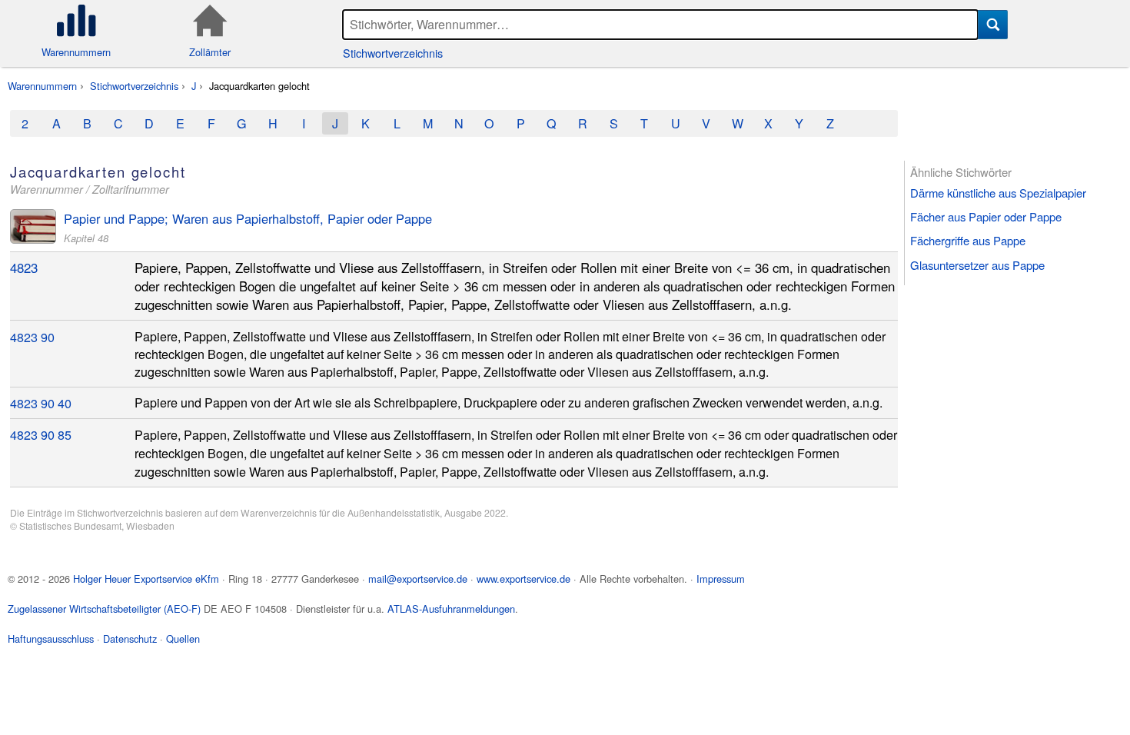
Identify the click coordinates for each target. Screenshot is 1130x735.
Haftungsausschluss (51, 638)
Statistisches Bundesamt (70, 525)
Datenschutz (130, 638)
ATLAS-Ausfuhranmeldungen (451, 608)
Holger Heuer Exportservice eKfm (146, 578)
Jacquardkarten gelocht (259, 85)
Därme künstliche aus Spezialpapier (998, 192)
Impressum (720, 578)
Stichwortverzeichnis (393, 53)
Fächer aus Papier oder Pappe (986, 216)
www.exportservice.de (523, 578)
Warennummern (42, 85)
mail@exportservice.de (417, 578)
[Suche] (993, 24)
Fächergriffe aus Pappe (967, 240)
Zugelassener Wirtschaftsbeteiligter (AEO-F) (104, 608)
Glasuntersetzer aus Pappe (977, 265)
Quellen (183, 638)
